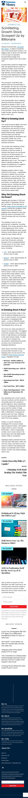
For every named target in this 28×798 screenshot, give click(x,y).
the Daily (5, 739)
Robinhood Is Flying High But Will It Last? (13, 514)
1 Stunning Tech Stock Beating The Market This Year (15, 472)
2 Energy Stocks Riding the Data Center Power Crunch (13, 667)
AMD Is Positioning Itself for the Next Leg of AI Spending (12, 570)
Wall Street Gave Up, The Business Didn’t (12, 541)
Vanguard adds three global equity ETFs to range (11, 651)
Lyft (5, 252)
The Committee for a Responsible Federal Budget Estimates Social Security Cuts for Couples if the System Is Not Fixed (13, 659)
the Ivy (4, 704)
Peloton (6, 258)
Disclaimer (4, 758)
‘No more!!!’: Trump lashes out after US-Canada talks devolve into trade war (12, 644)
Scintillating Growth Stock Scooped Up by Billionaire (12, 33)
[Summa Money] (8, 6)
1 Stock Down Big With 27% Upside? (13, 462)
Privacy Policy (5, 760)
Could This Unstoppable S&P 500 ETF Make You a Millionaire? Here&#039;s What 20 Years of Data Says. (13, 635)
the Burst (5, 716)
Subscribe (14, 607)
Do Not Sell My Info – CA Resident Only (11, 763)
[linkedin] (2, 767)
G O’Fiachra (5, 43)
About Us (3, 753)
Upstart (6, 264)
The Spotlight (16, 43)
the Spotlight (6, 728)
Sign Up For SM (5, 755)
